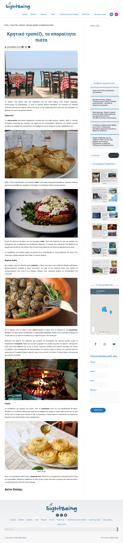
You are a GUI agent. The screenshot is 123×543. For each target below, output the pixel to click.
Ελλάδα (33, 14)
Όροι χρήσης (107, 520)
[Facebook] (111, 14)
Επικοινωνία (61, 524)
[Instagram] (116, 14)
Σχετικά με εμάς (100, 14)
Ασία (53, 14)
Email (92, 371)
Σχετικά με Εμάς (95, 520)
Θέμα (92, 381)
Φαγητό (43, 520)
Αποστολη (98, 410)
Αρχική (24, 14)
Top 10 (51, 520)
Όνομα (93, 362)
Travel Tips (85, 14)
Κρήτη (20, 102)
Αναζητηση (114, 155)
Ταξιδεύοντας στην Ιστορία (69, 14)
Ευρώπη (43, 14)
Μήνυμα (93, 390)
